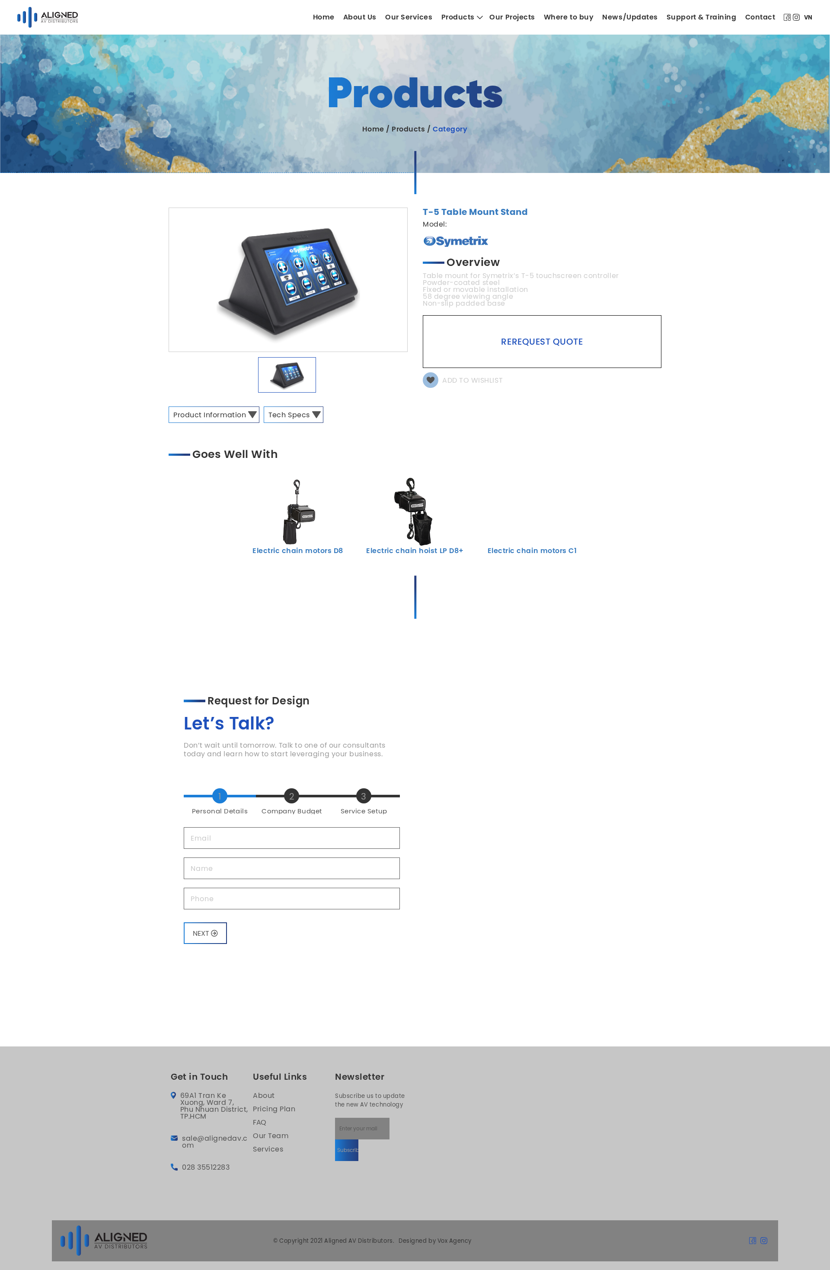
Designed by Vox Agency (435, 1241)
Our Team (270, 1135)
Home (373, 129)
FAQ (260, 1122)
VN (808, 17)
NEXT (202, 933)
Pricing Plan (274, 1109)
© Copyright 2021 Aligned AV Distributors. (333, 1241)
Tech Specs (289, 414)
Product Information (209, 414)
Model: (435, 224)
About (264, 1095)
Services (268, 1149)
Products (408, 129)
